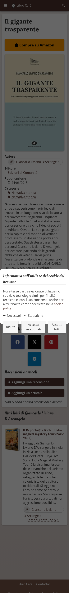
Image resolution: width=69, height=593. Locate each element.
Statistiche (35, 315)
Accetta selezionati (33, 327)
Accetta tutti (57, 327)
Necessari (13, 315)
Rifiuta (10, 327)
